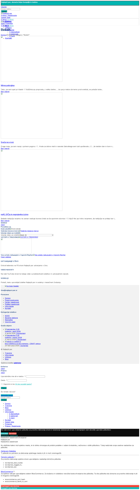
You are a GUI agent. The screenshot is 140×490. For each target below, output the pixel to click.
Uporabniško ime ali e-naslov (13, 376)
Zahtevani (5, 451)
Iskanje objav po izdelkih (10, 235)
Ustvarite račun (7, 395)
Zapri (3, 225)
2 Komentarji (20, 333)
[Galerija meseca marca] (28, 231)
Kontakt (8, 308)
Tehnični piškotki (7, 457)
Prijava (4, 388)
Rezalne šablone (11, 318)
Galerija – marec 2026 (13, 337)
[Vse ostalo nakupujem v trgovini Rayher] (49, 255)
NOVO (7, 316)
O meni (11, 418)
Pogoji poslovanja (12, 300)
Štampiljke (9, 320)
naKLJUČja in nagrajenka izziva (14, 214)
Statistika (12, 451)
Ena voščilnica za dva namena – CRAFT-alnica (22, 344)
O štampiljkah (14, 32)
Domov (3, 35)
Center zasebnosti (12, 302)
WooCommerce (7, 472)
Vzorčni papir (10, 322)
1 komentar (24, 346)
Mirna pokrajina (7, 85)
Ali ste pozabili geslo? (23, 384)
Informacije (9, 306)
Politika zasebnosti (12, 304)
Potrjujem (4, 433)
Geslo (4, 380)
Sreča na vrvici (7, 142)
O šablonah (13, 416)
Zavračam (13, 433)
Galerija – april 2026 (13, 331)
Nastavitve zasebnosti (9, 436)
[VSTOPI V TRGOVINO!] (28, 237)
